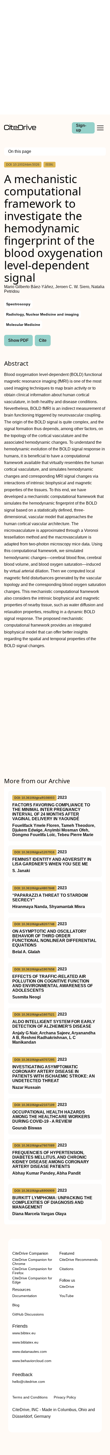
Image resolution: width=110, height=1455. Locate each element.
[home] (20, 129)
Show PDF (18, 340)
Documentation (24, 1296)
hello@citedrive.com (28, 1382)
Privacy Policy (65, 1397)
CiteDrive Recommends (78, 1260)
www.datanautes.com (29, 1351)
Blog (15, 1305)
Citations (66, 1269)
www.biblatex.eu (25, 1342)
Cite (43, 340)
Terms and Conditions (30, 1397)
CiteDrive (66, 1286)
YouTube (66, 1296)
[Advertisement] (55, 57)
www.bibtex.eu (24, 1333)
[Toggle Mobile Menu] (100, 128)
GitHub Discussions (28, 1314)
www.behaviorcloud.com (31, 1361)
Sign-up (81, 127)
